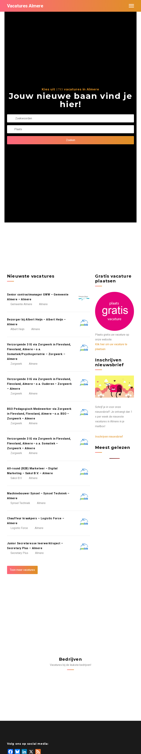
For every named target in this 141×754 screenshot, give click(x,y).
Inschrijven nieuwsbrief (109, 436)
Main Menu (131, 5)
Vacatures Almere (25, 5)
